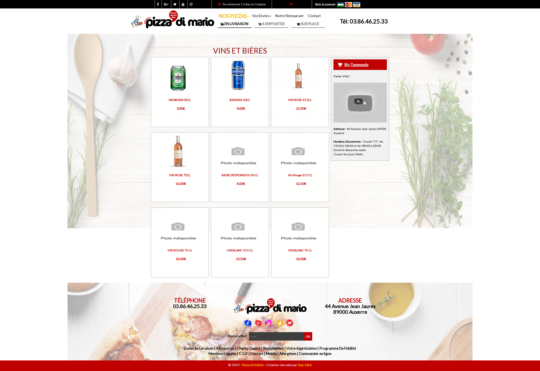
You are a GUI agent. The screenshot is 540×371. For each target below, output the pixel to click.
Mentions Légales (222, 353)
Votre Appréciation (301, 348)
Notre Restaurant (289, 16)
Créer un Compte (254, 4)
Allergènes (287, 353)
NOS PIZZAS (233, 16)
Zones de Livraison (198, 348)
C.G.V (243, 353)
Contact (314, 16)
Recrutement (273, 348)
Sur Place (309, 24)
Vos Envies (260, 16)
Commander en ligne (315, 353)
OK (308, 336)
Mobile (271, 353)
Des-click (305, 365)
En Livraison (236, 24)
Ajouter (174, 79)
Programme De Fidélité (337, 348)
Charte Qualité (249, 348)
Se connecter (231, 4)
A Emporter (273, 24)
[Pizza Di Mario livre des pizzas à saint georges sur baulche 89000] (270, 306)
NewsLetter (237, 336)
